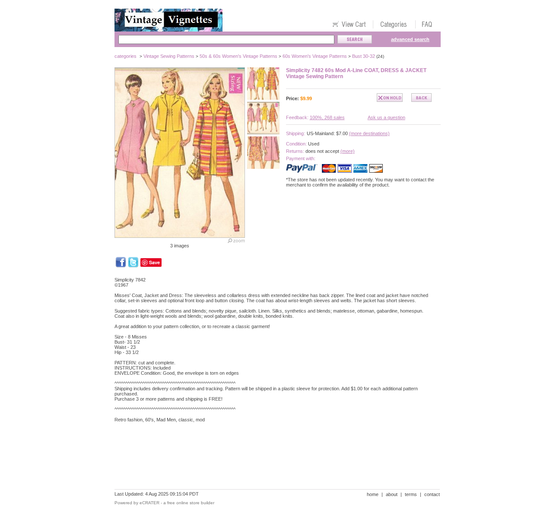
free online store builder (190, 502)
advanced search (410, 39)
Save (154, 262)
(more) (347, 151)
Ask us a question (386, 117)
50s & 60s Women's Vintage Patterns (238, 56)
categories (125, 56)
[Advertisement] (271, 458)
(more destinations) (369, 133)
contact (432, 494)
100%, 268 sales (327, 117)
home (372, 494)
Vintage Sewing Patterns (168, 56)
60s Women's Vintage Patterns (315, 56)
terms (411, 494)
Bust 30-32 (363, 56)
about (391, 494)
